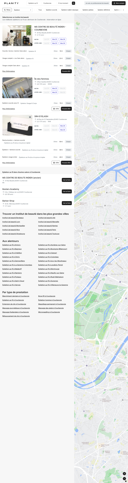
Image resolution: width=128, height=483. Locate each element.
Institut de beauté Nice (11, 230)
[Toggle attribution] (126, 481)
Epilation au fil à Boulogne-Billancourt (52, 249)
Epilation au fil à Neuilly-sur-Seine (51, 273)
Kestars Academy (10, 189)
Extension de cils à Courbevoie (14, 304)
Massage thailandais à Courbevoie (15, 312)
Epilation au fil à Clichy (11, 257)
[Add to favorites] (30, 27)
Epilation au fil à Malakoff (12, 269)
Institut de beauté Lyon (11, 222)
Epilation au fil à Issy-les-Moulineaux (52, 261)
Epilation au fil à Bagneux (12, 249)
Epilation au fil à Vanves (11, 285)
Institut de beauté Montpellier (13, 226)
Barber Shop (8, 201)
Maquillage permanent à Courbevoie (52, 304)
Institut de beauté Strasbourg (13, 234)
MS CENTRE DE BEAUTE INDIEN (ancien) (21, 178)
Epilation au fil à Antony (11, 245)
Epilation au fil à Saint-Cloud (13, 281)
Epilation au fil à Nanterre (12, 273)
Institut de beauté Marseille (48, 222)
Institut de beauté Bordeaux (13, 218)
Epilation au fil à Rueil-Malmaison (51, 277)
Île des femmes (41, 79)
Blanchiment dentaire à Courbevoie (15, 296)
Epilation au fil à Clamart (47, 253)
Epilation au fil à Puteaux (11, 277)
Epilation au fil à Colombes (48, 257)
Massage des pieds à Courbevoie (51, 308)
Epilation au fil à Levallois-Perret (50, 265)
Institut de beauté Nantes (48, 226)
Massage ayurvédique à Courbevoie (16, 308)
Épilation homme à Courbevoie (50, 300)
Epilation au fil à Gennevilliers (13, 261)
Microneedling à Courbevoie (49, 312)
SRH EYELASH (41, 116)
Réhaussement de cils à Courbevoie (16, 316)
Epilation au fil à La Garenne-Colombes (17, 265)
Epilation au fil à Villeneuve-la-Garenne (53, 285)
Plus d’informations (8, 71)
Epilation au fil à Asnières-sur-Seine (52, 245)
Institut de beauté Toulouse (48, 234)
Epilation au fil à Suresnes (48, 281)
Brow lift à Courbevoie (46, 296)
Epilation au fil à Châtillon (12, 253)
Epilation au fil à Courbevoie (13, 300)
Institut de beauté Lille (46, 218)
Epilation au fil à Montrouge (48, 269)
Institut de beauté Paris (47, 230)
